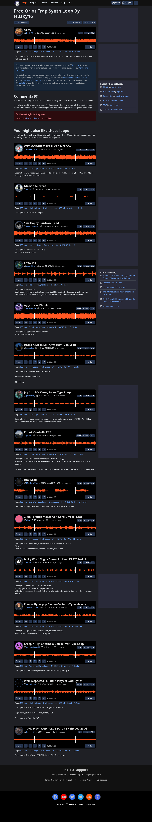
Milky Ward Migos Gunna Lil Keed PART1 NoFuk (55, 559)
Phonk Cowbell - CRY (37, 432)
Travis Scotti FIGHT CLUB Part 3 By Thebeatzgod (55, 728)
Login (19, 47)
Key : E (65, 285)
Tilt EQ (105, 87)
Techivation (116, 87)
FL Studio (76, 52)
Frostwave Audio (123, 96)
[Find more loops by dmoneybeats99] (26, 661)
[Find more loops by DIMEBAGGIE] (26, 163)
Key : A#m (68, 539)
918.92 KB (64, 245)
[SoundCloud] (89, 797)
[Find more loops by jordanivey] (26, 409)
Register (37, 118)
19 (93, 150)
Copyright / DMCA (93, 775)
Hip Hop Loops (35, 208)
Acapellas (34, 3)
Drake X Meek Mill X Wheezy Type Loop (50, 344)
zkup (28, 520)
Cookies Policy (85, 780)
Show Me (30, 262)
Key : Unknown (80, 502)
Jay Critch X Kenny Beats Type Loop (47, 392)
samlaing (30, 348)
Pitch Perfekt (108, 91)
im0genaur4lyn (32, 226)
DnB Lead (30, 480)
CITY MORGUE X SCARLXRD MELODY (47, 146)
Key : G (68, 327)
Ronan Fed (114, 105)
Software (54, 3)
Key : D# (67, 168)
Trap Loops (33, 52)
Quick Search (75, 22)
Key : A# (67, 367)
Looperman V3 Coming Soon (115, 287)
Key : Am (67, 581)
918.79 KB (69, 502)
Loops (24, 3)
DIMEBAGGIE (31, 149)
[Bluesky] (72, 797)
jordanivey (30, 395)
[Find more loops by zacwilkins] (26, 280)
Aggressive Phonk (36, 305)
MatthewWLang (33, 483)
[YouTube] (64, 797)
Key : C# (67, 750)
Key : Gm (70, 208)
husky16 (29, 33)
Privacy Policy (70, 780)
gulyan (29, 435)
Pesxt (28, 189)
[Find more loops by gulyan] (26, 449)
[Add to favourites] (35, 47)
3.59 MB (59, 168)
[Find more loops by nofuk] (26, 576)
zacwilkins (30, 266)
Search (90, 22)
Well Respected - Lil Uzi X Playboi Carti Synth (53, 681)
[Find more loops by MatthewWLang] (26, 497)
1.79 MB (59, 52)
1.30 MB (58, 285)
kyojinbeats (31, 308)
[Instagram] (97, 797)
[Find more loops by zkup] (26, 534)
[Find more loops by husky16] (26, 47)
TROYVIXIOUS (32, 607)
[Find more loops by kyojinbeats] (26, 322)
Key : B (72, 245)
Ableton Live (77, 454)
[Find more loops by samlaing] (26, 362)
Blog (63, 3)
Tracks (44, 3)
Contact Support (76, 775)
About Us (62, 775)
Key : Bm (67, 52)
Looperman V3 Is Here (112, 283)
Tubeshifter (108, 96)
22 (93, 436)
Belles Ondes (117, 100)
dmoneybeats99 (33, 647)
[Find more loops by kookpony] (26, 746)
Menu (22, 22)
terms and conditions (32, 80)
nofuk (28, 562)
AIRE (105, 105)
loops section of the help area (75, 77)
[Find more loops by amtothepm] (26, 698)
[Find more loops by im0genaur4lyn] (26, 240)
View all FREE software (112, 109)
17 (93, 348)
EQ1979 (106, 100)
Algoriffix (120, 91)
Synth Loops (45, 52)
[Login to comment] (39, 47)
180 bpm (23, 52)
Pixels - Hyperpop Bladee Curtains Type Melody (55, 604)
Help (70, 3)
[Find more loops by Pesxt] (26, 203)
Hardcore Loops (35, 245)
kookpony (30, 732)
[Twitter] (81, 797)
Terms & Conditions (53, 780)
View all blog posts (111, 306)
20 (93, 308)
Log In (28, 118)
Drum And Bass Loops (38, 502)
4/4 (52, 52)
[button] (136, 3)
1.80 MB (60, 327)
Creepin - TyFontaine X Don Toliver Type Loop (54, 644)
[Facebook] (55, 797)
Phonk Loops (34, 327)
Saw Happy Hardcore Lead (41, 223)
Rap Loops (33, 285)
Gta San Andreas (35, 186)
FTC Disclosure (101, 780)
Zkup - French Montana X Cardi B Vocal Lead (53, 517)
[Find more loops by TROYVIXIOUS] (26, 621)
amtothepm (31, 684)
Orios (27, 29)
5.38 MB (62, 208)
